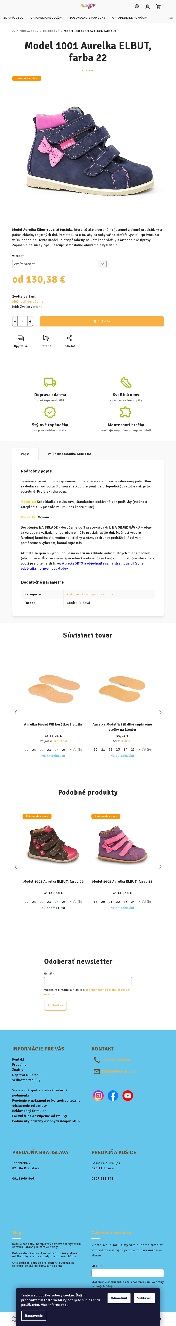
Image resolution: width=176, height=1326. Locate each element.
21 (34, 750)
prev (15, 712)
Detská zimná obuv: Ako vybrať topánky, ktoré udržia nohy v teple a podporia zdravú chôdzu (44, 1255)
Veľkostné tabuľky (26, 1080)
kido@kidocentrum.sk (119, 1071)
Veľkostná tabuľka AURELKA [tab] (69, 454)
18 (96, 902)
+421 (116, 1060)
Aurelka (88, 70)
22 (42, 750)
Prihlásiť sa (55, 1005)
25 (64, 750)
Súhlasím (144, 1298)
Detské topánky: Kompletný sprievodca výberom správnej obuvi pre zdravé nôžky (46, 1246)
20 (27, 750)
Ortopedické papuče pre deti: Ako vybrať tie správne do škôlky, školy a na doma (43, 1264)
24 (57, 750)
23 (49, 750)
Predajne (19, 1064)
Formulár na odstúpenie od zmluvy (39, 1116)
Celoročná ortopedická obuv (90, 594)
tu (66, 1305)
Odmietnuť (119, 1298)
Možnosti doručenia (27, 301)
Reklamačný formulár (29, 1111)
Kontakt (18, 1059)
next (160, 712)
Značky (17, 1070)
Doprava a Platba (25, 1075)
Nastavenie (34, 1316)
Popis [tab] (25, 454)
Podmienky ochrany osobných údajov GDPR (46, 1121)
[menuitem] (13, 18)
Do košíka (104, 321)
